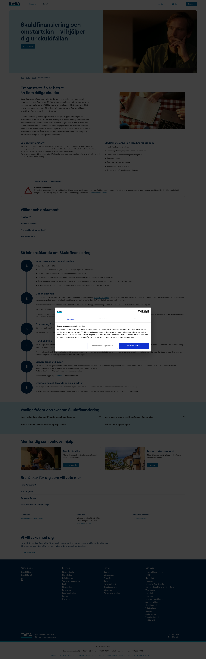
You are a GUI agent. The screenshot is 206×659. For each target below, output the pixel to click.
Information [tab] (103, 319)
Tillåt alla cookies (133, 346)
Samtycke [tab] (71, 319)
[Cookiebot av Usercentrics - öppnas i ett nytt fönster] (139, 311)
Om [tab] (135, 319)
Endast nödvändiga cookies (102, 346)
